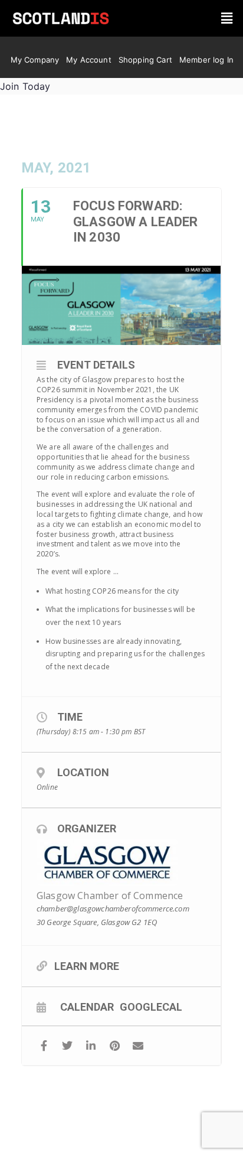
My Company (35, 59)
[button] (226, 19)
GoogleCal (151, 1006)
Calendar (87, 1006)
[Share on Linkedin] (91, 1045)
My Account (88, 59)
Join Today (25, 86)
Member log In (206, 59)
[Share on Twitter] (67, 1045)
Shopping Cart (145, 59)
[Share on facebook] (44, 1045)
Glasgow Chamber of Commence (110, 895)
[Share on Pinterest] (114, 1045)
